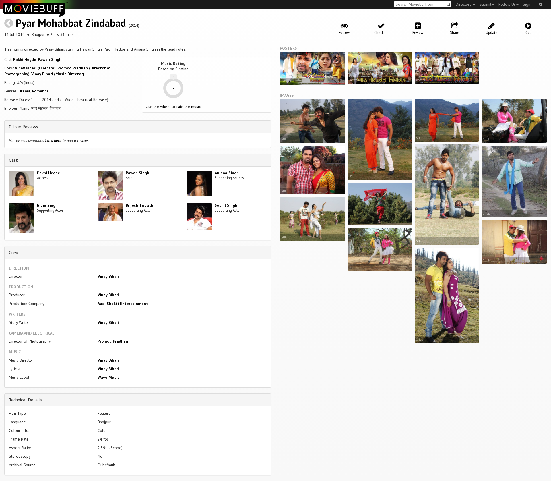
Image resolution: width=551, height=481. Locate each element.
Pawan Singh (49, 59)
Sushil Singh (226, 205)
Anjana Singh (227, 172)
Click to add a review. (67, 140)
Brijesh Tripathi (140, 205)
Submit (485, 4)
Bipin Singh (47, 205)
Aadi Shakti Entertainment (123, 303)
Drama (24, 91)
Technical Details (25, 400)
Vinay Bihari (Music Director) (57, 73)
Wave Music (108, 377)
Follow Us (507, 4)
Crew (14, 252)
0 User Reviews (23, 127)
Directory (464, 4)
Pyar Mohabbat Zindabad (71, 23)
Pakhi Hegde (24, 59)
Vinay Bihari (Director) (35, 68)
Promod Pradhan (113, 341)
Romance (40, 91)
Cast (13, 160)
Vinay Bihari (108, 276)
